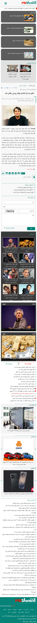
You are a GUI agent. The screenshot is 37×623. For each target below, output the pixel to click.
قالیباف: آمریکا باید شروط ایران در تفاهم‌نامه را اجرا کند (21, 542)
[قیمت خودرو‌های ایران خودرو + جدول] (28, 30)
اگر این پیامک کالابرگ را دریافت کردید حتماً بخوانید (22, 401)
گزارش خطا (19, 173)
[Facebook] (10, 173)
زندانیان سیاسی (27, 177)
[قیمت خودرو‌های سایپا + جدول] (28, 18)
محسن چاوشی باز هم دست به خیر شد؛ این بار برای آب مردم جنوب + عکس (27, 298)
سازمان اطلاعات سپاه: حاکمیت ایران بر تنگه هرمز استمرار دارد (19, 551)
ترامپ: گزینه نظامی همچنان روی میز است (24, 367)
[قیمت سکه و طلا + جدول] (28, 43)
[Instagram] (16, 173)
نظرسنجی (14, 612)
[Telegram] (13, 173)
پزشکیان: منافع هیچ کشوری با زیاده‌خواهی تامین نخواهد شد (19, 568)
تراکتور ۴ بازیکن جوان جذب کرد (26, 544)
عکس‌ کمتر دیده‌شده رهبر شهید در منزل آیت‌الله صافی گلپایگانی (19, 359)
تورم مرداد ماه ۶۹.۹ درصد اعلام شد (26, 379)
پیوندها (15, 610)
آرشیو (5, 610)
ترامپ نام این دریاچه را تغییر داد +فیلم (25, 372)
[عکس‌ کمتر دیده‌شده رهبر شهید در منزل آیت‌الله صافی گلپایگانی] (18, 347)
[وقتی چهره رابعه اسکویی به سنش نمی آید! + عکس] (10, 258)
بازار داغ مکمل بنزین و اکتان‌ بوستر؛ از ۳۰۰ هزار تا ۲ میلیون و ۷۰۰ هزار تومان (17, 432)
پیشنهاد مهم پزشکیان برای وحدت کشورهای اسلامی (22, 386)
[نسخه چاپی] (2, 87)
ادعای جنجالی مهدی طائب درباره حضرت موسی (23, 398)
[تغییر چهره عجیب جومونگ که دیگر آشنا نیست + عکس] (10, 274)
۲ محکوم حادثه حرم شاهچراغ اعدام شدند (23, 190)
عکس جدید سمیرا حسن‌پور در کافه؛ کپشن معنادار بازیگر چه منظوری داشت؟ (27, 266)
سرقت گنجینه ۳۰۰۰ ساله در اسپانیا (26, 384)
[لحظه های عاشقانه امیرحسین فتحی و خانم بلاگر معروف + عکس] (10, 289)
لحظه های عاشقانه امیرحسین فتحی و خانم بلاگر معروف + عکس (11, 298)
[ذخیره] (7, 87)
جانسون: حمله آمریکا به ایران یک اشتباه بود (24, 377)
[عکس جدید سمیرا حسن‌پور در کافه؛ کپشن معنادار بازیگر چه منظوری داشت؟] (26, 258)
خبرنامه (20, 610)
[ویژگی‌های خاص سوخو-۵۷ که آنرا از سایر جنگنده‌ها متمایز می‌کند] (18, 481)
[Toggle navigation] (4, 3)
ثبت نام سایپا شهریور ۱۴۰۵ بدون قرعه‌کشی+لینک (22, 394)
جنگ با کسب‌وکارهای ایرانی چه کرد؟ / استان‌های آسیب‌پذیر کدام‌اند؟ (18, 594)
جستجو (9, 610)
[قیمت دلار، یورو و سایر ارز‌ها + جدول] (28, 55)
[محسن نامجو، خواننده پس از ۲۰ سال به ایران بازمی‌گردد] (10, 242)
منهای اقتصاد (32, 86)
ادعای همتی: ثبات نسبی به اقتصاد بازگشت (24, 554)
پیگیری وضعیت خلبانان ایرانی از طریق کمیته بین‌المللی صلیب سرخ (18, 546)
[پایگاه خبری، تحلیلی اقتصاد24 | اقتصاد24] (26, 2)
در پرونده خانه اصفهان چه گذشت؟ (25, 188)
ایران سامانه (25, 622)
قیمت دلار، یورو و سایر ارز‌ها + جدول (15, 53)
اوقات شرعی (21, 612)
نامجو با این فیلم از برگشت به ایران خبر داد (24, 374)
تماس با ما (25, 610)
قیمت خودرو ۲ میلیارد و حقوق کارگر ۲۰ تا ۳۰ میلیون (22, 391)
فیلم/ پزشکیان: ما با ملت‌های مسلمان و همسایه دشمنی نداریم (19, 329)
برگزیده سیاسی (22, 86)
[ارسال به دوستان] (4, 87)
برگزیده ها (28, 364)
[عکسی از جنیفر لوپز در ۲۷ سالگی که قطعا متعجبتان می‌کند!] (26, 274)
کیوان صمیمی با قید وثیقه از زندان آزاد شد (23, 192)
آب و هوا (27, 612)
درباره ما (32, 610)
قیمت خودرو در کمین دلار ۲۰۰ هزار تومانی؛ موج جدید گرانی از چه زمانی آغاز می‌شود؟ (18, 463)
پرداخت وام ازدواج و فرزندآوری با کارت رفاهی (23, 558)
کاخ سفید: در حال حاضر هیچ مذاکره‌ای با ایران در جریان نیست (19, 561)
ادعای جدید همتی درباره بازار (27, 382)
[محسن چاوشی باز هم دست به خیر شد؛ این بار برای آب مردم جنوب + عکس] (26, 289)
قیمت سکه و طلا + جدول (17, 41)
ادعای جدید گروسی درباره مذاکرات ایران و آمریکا (22, 396)
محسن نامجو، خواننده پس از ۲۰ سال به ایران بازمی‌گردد (21, 566)
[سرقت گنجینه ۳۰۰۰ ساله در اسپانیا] (26, 242)
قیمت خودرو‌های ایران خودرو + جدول (15, 28)
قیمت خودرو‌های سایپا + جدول (16, 16)
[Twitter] (7, 173)
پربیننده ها (9, 364)
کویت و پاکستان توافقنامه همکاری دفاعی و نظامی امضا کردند (19, 556)
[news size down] (9, 87)
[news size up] (16, 87)
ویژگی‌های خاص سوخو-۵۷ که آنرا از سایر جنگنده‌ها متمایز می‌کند (17, 495)
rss (9, 612)
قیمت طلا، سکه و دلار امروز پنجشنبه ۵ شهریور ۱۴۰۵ (22, 389)
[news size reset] (12, 87)
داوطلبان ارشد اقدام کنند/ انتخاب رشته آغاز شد (23, 570)
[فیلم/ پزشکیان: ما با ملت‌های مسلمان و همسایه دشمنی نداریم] (18, 318)
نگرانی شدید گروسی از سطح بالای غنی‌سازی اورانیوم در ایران (19, 8)
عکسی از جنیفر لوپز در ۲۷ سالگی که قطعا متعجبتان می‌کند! (27, 282)
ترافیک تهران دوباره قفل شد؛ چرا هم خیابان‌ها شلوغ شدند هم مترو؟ (18, 578)
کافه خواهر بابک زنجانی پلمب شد (26, 370)
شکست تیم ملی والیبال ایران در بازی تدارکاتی (23, 503)
